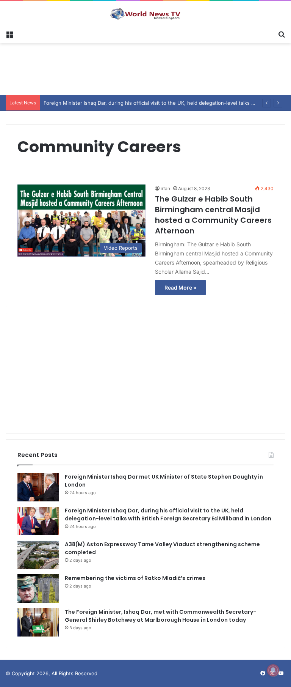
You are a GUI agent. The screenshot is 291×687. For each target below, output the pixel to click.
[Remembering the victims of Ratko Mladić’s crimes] (38, 588)
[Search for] (281, 33)
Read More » (180, 287)
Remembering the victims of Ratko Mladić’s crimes (135, 578)
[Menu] (9, 33)
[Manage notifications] (273, 670)
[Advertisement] (145, 68)
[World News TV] (145, 13)
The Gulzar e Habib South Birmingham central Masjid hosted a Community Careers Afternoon (213, 215)
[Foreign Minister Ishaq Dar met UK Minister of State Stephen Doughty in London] (38, 487)
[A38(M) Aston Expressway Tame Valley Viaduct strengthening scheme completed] (38, 554)
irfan (165, 188)
